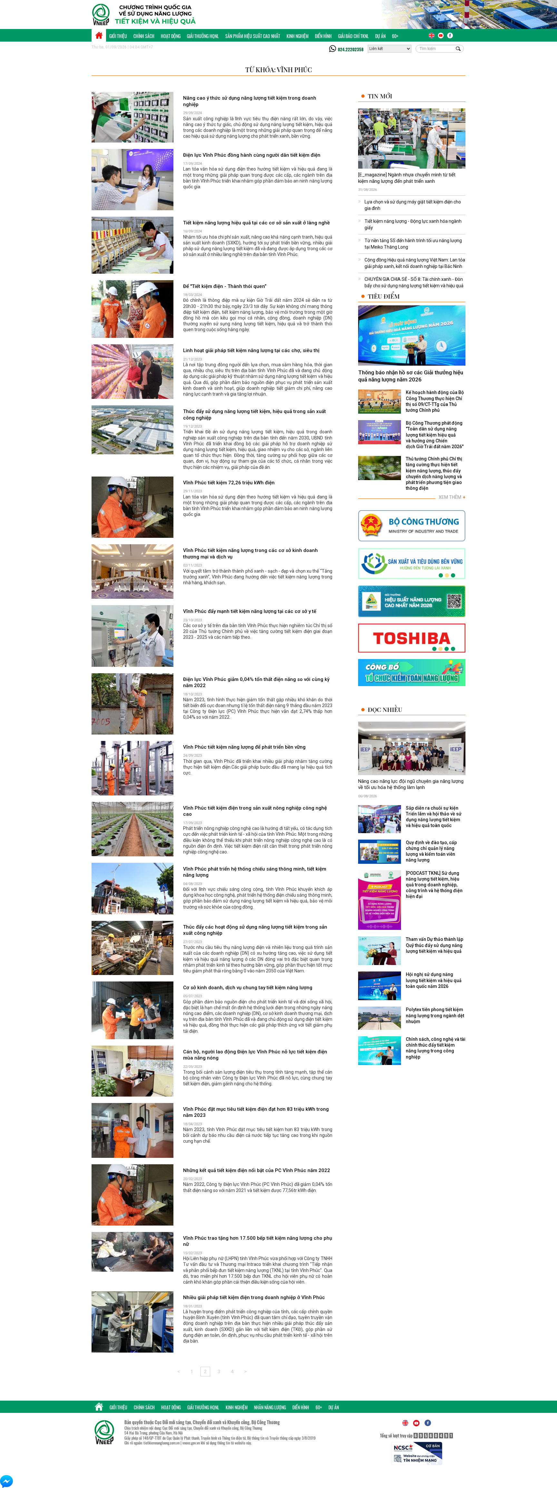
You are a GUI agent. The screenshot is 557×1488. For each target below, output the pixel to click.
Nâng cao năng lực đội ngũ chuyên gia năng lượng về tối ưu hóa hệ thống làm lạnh (411, 784)
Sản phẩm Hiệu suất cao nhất (252, 36)
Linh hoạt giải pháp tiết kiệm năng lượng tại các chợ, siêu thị (251, 350)
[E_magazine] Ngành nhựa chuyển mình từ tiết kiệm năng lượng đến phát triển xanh (406, 178)
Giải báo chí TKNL (353, 36)
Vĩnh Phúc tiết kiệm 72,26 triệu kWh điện (229, 483)
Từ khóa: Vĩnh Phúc (278, 69)
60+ (395, 36)
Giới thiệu (118, 36)
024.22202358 (351, 49)
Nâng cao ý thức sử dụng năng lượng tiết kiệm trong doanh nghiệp (249, 101)
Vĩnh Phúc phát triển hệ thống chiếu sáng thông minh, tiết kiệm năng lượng (254, 872)
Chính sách (143, 36)
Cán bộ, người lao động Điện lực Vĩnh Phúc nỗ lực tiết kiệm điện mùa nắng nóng (255, 1055)
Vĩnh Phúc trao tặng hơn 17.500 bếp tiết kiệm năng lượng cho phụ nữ (257, 1241)
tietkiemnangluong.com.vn (161, 1442)
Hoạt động (171, 36)
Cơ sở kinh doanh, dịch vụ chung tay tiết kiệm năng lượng (247, 987)
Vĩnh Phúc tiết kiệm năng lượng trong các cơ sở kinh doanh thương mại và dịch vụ (250, 553)
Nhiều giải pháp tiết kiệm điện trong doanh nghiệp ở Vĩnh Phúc (254, 1297)
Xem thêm (452, 497)
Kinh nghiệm (297, 36)
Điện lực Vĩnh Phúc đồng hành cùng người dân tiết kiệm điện (251, 155)
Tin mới (380, 96)
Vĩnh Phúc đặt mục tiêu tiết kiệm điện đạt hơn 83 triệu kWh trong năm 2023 (256, 1112)
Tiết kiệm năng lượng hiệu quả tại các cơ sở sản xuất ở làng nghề (256, 223)
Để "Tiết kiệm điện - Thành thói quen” (225, 286)
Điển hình (323, 36)
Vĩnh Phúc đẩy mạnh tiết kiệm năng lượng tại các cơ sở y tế (249, 611)
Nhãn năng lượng (270, 1407)
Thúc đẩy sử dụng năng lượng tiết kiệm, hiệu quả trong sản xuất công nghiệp (254, 415)
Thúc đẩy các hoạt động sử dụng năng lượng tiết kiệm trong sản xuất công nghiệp (255, 930)
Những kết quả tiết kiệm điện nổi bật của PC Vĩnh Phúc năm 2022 (256, 1170)
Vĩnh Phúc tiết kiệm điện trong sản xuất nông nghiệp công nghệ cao (255, 811)
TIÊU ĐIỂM (384, 296)
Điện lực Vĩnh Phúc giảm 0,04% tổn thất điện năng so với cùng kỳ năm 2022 (256, 682)
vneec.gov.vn (191, 1442)
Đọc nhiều (385, 709)
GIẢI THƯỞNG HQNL (203, 36)
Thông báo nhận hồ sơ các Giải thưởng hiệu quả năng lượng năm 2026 (410, 376)
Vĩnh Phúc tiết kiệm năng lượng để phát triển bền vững (244, 747)
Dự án (380, 36)
